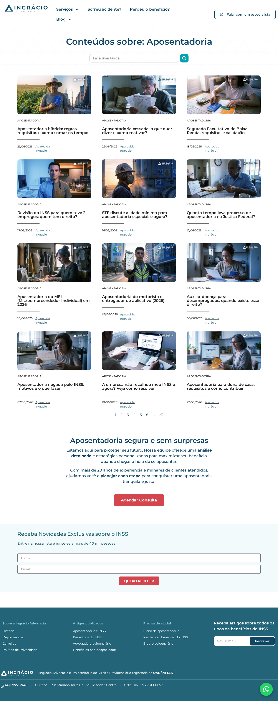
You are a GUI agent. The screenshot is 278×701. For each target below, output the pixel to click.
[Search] (184, 58)
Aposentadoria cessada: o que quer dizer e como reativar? (137, 130)
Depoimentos (13, 637)
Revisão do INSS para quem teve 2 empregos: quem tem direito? (51, 214)
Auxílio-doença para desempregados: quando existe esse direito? (223, 300)
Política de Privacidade (20, 650)
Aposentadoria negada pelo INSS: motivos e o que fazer (50, 386)
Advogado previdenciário (92, 643)
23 (161, 415)
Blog (61, 19)
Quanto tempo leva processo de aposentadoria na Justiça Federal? (221, 214)
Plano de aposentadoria (161, 631)
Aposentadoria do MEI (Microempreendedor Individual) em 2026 (53, 300)
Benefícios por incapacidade (94, 650)
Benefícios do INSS (87, 637)
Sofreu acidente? (104, 9)
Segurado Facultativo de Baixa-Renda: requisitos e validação (218, 130)
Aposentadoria (29, 120)
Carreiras (9, 643)
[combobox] (134, 58)
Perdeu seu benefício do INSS (165, 637)
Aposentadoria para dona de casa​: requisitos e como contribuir (221, 386)
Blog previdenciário (158, 643)
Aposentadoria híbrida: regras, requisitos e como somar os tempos (53, 130)
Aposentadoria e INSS (89, 631)
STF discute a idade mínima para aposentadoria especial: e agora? (134, 214)
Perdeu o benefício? (150, 9)
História (9, 631)
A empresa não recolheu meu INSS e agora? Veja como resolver (138, 386)
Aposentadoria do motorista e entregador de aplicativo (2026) (133, 298)
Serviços (64, 9)
